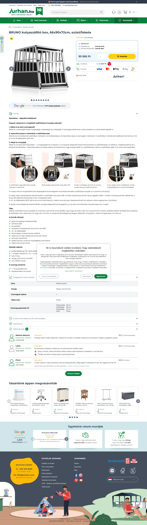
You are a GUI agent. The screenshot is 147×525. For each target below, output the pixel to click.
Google (44, 268)
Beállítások (86, 276)
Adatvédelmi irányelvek (73, 271)
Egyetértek (101, 276)
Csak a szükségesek (49, 276)
